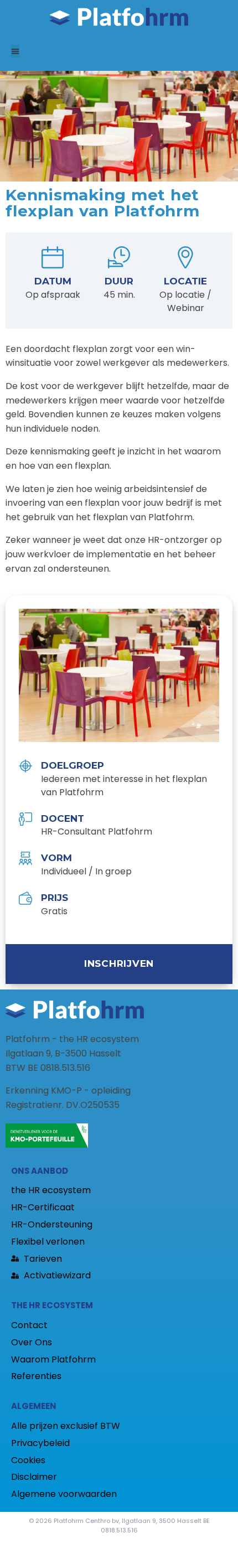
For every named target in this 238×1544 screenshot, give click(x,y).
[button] (15, 51)
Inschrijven (119, 963)
